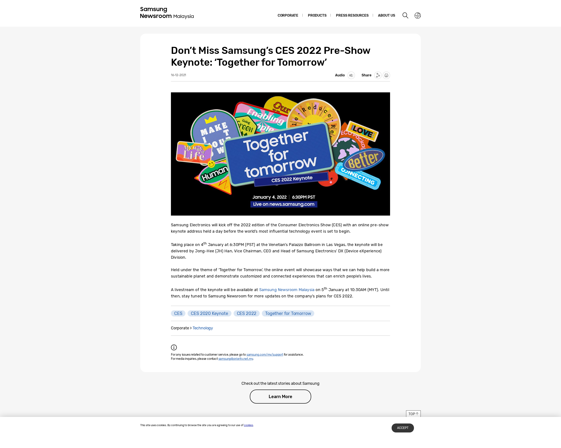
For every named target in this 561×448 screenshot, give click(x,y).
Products (317, 15)
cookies (248, 425)
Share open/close (378, 75)
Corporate (288, 15)
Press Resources (352, 15)
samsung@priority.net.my (235, 359)
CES (178, 313)
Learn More (280, 396)
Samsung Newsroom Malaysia (287, 289)
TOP (411, 414)
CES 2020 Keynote (209, 313)
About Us (386, 15)
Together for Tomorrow (288, 313)
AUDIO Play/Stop (351, 75)
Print (386, 75)
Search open (405, 15)
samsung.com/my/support (265, 355)
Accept (402, 428)
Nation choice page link (417, 15)
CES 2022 (247, 313)
